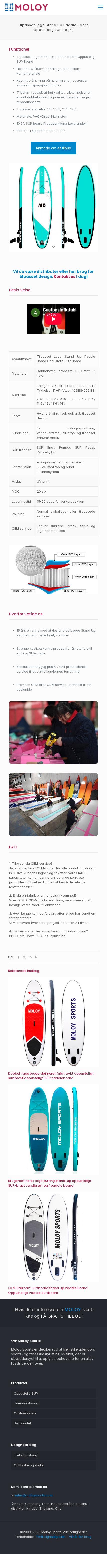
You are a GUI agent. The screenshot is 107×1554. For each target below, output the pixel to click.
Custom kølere (25, 1413)
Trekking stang (25, 1455)
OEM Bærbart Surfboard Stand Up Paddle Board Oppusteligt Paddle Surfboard (47, 1290)
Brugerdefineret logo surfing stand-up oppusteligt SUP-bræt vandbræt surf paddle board (49, 1183)
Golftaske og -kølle (29, 1465)
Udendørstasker (26, 1403)
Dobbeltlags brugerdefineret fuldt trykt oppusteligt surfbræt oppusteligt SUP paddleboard (51, 1075)
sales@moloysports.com (33, 1495)
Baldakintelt (23, 1423)
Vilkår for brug (80, 1537)
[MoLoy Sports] (26, 7)
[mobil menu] (100, 7)
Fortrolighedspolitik (50, 1537)
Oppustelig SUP (26, 1393)
